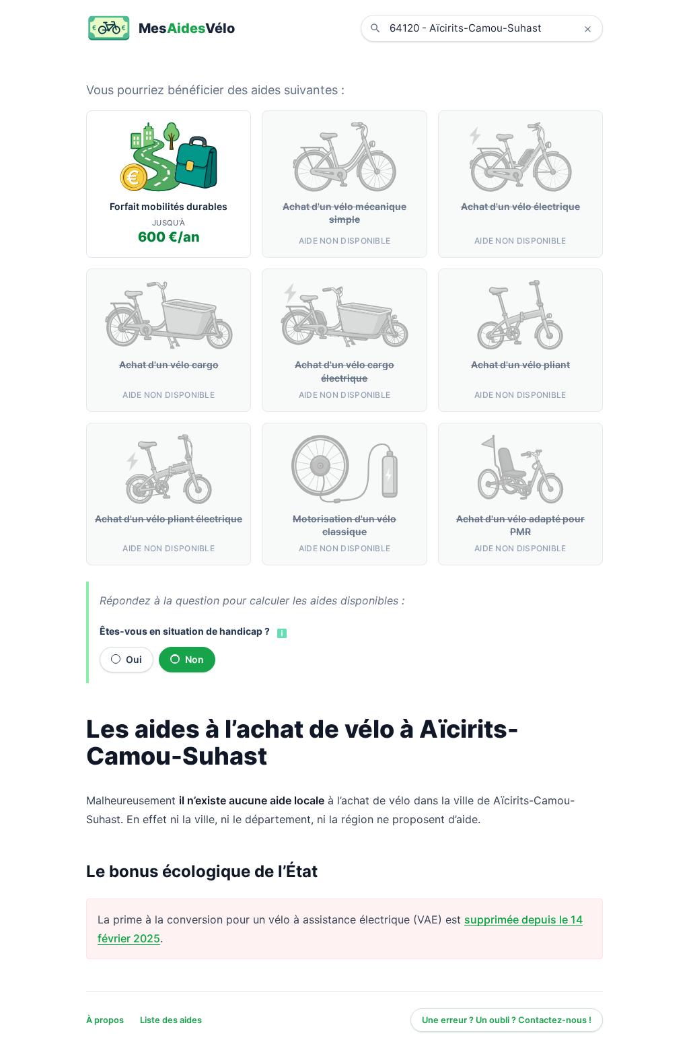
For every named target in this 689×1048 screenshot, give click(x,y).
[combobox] (492, 28)
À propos (105, 1020)
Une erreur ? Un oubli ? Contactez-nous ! (506, 1020)
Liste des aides (171, 1020)
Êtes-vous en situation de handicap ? (185, 631)
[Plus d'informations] (281, 632)
